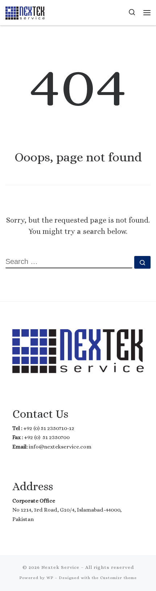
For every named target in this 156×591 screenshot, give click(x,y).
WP (49, 577)
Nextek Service (60, 567)
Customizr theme (118, 577)
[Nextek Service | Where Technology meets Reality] (25, 12)
